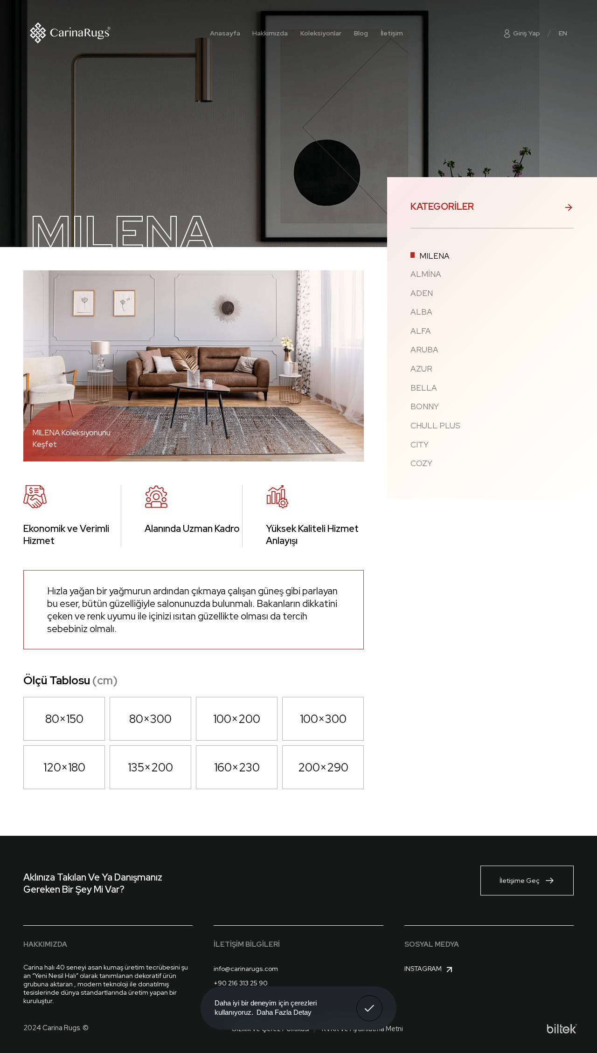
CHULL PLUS (435, 426)
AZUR (421, 369)
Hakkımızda (270, 33)
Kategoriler (442, 206)
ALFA (420, 331)
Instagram (423, 968)
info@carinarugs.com (246, 968)
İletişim (392, 33)
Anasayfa (225, 33)
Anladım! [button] (369, 1001)
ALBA (421, 312)
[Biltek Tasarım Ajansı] (562, 1028)
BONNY (424, 407)
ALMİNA (425, 274)
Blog (361, 33)
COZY (421, 464)
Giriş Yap (526, 33)
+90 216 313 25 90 (241, 983)
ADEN (421, 293)
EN (563, 33)
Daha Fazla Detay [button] (284, 1012)
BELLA (423, 388)
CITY (419, 445)
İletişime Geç (520, 880)
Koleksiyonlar (320, 33)
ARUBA (424, 350)
